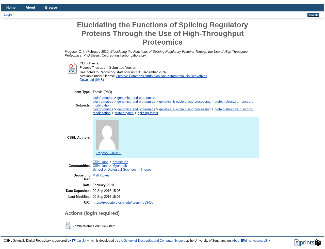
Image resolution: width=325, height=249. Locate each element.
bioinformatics (103, 98)
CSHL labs (100, 162)
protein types (124, 113)
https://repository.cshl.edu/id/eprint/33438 (123, 202)
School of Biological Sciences (115, 169)
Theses (146, 169)
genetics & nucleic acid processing (184, 101)
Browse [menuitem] (51, 7)
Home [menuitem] (10, 7)
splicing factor (148, 113)
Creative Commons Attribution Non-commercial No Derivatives (161, 76)
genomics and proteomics (136, 98)
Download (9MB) (92, 80)
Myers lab (119, 166)
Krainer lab (120, 162)
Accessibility (261, 240)
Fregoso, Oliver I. (108, 153)
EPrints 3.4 (79, 240)
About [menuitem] (30, 7)
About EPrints (241, 240)
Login (8, 14)
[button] (68, 225)
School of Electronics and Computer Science (154, 240)
